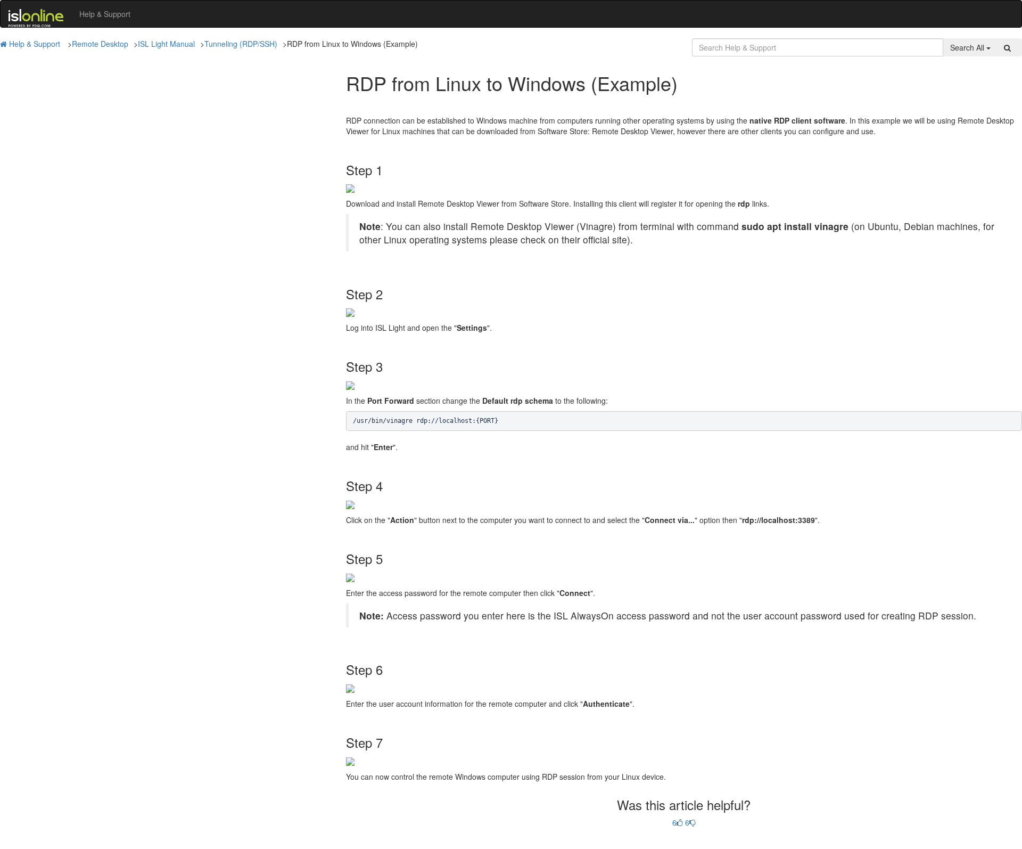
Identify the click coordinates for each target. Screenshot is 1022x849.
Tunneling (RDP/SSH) (240, 43)
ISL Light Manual (166, 43)
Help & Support (104, 14)
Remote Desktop (100, 43)
